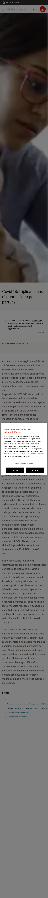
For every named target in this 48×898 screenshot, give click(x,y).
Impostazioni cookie (24, 463)
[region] (24, 449)
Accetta (35, 470)
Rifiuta (15, 470)
